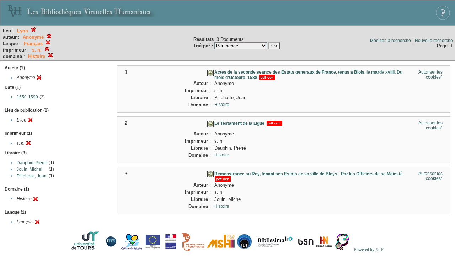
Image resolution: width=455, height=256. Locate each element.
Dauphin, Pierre (32, 162)
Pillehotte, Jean (32, 176)
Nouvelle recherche (434, 40)
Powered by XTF (369, 249)
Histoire (221, 104)
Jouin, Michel (29, 169)
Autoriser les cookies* (430, 75)
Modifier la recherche (390, 40)
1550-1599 (27, 97)
